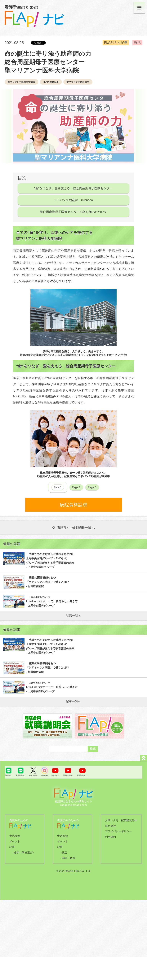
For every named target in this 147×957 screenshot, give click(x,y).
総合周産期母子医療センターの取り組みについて (73, 212)
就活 (137, 42)
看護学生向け (20, 775)
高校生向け (8, 775)
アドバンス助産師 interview (73, 200)
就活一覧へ (73, 615)
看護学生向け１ (68, 775)
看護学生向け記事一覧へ (76, 528)
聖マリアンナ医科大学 (77, 82)
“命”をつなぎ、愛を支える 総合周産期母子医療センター (73, 188)
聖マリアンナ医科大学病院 (21, 82)
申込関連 (14, 835)
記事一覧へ (73, 701)
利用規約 (110, 836)
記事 (12, 846)
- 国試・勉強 (67, 857)
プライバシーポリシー (118, 831)
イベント (14, 841)
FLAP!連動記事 (51, 82)
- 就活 (63, 852)
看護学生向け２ (82, 775)
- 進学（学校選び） (23, 852)
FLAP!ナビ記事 (115, 42)
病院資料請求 (73, 504)
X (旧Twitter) (33, 775)
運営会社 (110, 825)
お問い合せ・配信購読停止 (121, 820)
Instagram (44, 775)
